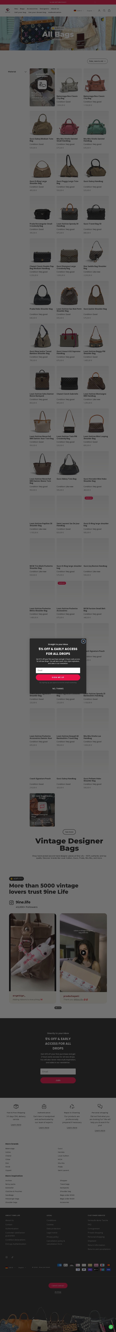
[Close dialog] (83, 641)
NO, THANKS (58, 688)
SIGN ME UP (58, 677)
